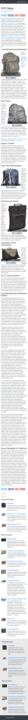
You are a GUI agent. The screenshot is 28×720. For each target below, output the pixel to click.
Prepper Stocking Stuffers (15, 561)
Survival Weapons (12, 629)
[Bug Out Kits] (4, 620)
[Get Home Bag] (4, 540)
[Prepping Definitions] (4, 581)
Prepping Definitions (13, 580)
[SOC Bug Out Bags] (4, 571)
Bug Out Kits (11, 618)
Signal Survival (21, 2)
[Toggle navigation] (3, 2)
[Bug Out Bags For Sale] (4, 525)
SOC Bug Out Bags (13, 570)
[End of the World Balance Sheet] (4, 600)
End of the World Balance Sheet (17, 599)
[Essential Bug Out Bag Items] (4, 552)
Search (3, 496)
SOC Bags (10, 503)
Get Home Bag (18, 140)
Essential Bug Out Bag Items (16, 551)
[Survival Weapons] (4, 630)
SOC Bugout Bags (15, 136)
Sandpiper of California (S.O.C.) (8, 23)
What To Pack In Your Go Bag (16, 514)
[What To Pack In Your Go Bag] (4, 514)
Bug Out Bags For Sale (14, 524)
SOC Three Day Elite (20, 139)
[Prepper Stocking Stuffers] (4, 562)
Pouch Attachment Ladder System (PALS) (15, 35)
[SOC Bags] (4, 505)
